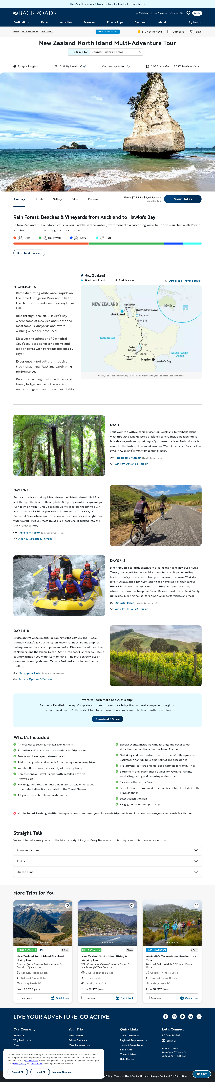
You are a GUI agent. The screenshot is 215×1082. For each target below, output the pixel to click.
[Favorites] (188, 13)
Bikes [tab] (75, 199)
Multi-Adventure (108, 31)
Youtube (190, 1016)
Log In (197, 13)
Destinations (21, 22)
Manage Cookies (62, 1072)
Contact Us (176, 13)
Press (16, 1044)
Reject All (40, 1072)
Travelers (89, 22)
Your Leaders (76, 1035)
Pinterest (182, 1016)
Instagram (174, 1016)
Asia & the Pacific (30, 31)
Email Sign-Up (159, 13)
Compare (178, 31)
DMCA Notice (179, 1076)
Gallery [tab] (57, 199)
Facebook (165, 1016)
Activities (66, 22)
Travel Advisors (129, 1054)
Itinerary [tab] (19, 199)
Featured (140, 22)
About (162, 22)
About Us (18, 1035)
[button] (37, 942)
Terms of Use (36, 1064)
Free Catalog (141, 13)
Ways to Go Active (79, 1044)
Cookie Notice (31, 1061)
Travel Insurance (129, 1035)
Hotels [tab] (39, 199)
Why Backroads (22, 1040)
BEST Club (126, 1049)
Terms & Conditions (131, 1044)
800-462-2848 (171, 1035)
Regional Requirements (133, 1040)
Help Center (127, 1059)
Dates (44, 22)
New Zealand (47, 31)
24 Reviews (155, 31)
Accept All (18, 1072)
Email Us (172, 1040)
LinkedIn (199, 1016)
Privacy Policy (19, 1064)
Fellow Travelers (78, 1040)
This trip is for (79, 52)
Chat (201, 1074)
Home (16, 31)
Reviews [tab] (93, 199)
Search (197, 22)
